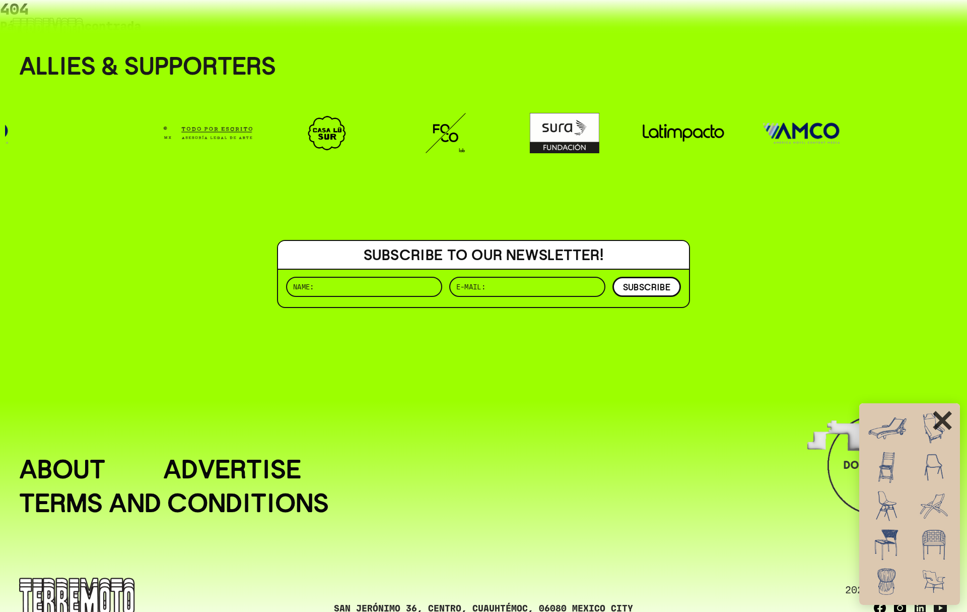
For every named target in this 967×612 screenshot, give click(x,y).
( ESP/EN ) (911, 22)
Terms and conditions (174, 503)
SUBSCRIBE (646, 287)
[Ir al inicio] (48, 28)
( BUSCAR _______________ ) (780, 22)
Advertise (232, 469)
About (62, 469)
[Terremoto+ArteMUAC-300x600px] (909, 504)
